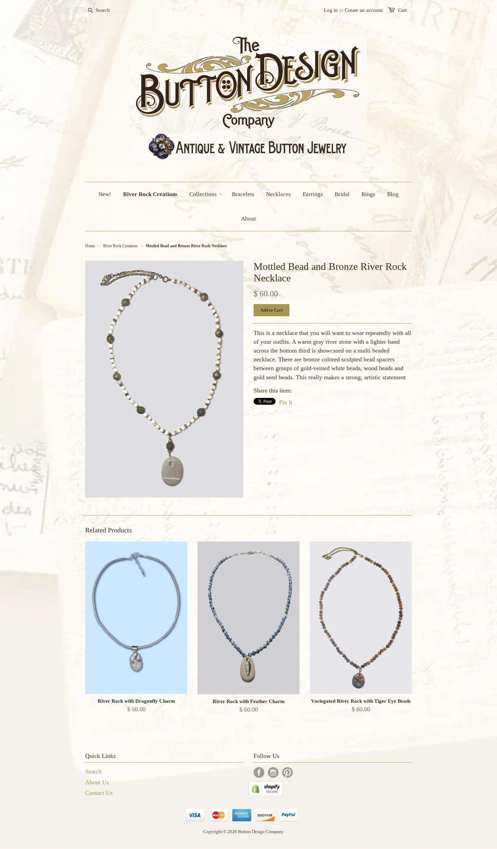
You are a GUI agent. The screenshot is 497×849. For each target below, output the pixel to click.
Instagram (273, 772)
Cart (402, 10)
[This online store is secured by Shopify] (266, 794)
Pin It (285, 402)
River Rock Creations (120, 245)
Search (93, 771)
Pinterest (287, 772)
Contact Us (99, 792)
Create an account (364, 10)
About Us (97, 782)
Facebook (259, 772)
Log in (331, 10)
